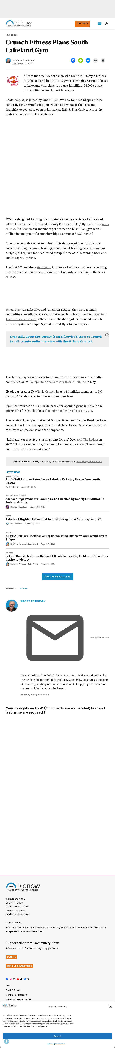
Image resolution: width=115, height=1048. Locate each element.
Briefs (8, 516)
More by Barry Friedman (35, 694)
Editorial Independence (18, 999)
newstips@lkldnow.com (89, 461)
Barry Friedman (25, 59)
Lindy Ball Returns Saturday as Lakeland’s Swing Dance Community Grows (53, 481)
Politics (9, 533)
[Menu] (99, 23)
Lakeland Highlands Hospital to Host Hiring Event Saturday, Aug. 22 (53, 519)
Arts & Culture (12, 476)
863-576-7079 (14, 902)
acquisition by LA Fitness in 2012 (69, 411)
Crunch (50, 392)
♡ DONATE (82, 23)
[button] (110, 1006)
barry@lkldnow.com (99, 637)
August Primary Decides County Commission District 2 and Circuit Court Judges (56, 537)
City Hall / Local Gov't (16, 496)
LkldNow (17, 524)
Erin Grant (13, 487)
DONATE (11, 957)
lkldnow (23, 588)
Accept (57, 1036)
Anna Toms (18, 544)
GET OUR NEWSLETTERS (19, 966)
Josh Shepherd (20, 507)
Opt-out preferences (56, 1043)
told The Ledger (88, 440)
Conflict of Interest (16, 994)
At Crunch (25, 229)
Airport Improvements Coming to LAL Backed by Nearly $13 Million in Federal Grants (55, 500)
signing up (44, 267)
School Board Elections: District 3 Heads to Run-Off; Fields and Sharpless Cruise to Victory (57, 557)
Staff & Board (13, 990)
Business (11, 35)
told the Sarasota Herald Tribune (63, 382)
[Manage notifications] (6, 1041)
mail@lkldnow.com (15, 898)
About (9, 985)
